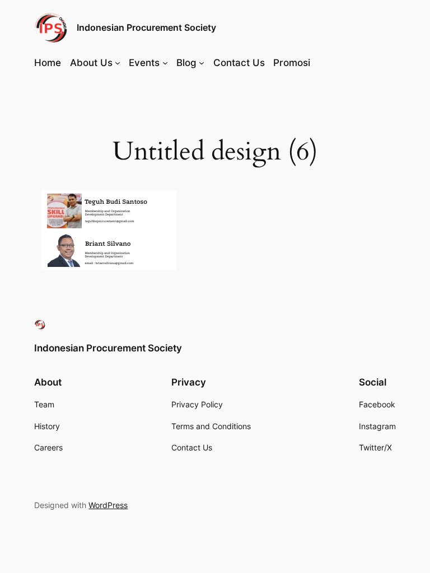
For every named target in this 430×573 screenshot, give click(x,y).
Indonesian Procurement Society (146, 27)
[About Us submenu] (117, 62)
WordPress (108, 505)
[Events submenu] (165, 62)
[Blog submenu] (201, 62)
